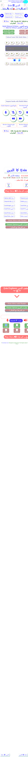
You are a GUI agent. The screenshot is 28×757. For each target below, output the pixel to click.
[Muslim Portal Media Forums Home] (2, 6)
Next (19, 23)
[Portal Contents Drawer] (17, 53)
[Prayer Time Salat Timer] (19, 60)
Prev (7, 21)
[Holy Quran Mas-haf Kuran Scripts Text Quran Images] (25, 3)
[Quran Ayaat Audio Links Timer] (14, 60)
